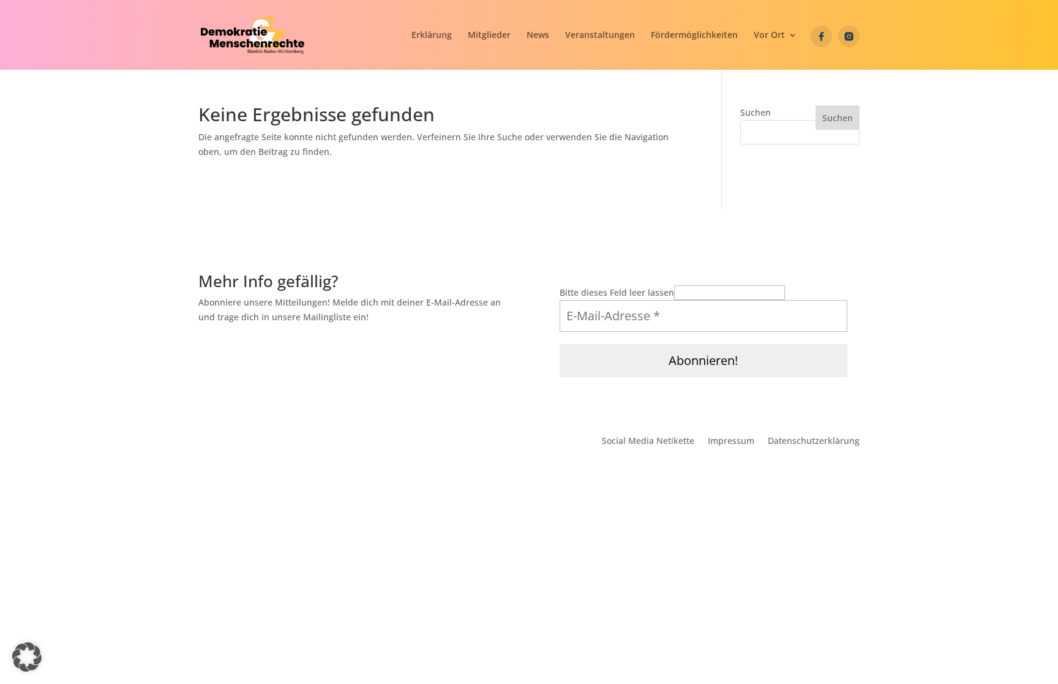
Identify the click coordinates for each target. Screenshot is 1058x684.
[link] (252, 34)
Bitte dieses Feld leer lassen (617, 292)
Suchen (755, 112)
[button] (775, 42)
